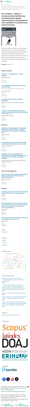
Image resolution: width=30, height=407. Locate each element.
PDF (4, 81)
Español (4, 242)
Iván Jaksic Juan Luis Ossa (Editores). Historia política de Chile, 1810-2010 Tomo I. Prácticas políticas (14, 192)
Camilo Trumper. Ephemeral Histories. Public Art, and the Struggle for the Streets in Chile (14, 218)
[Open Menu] (1, 1)
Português (4, 245)
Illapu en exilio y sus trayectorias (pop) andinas (13, 293)
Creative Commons (9, 389)
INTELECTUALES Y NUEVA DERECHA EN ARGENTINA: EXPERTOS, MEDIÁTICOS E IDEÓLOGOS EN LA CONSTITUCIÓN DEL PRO (14, 176)
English (4, 240)
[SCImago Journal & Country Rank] (10, 315)
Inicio (2, 5)
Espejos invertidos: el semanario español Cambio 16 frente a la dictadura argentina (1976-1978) (15, 297)
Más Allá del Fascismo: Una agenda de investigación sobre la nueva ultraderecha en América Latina (13, 280)
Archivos (7, 5)
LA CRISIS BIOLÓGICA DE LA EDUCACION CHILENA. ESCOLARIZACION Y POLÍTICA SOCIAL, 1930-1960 (14, 143)
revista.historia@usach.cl (19, 391)
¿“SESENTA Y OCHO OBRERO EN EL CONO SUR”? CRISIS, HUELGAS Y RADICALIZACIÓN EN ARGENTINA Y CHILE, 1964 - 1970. (14, 112)
